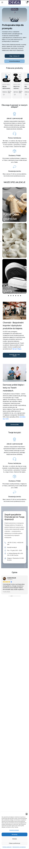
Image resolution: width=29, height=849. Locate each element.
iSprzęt (14, 349)
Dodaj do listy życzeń (3, 94)
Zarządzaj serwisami (14, 830)
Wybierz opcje (6, 80)
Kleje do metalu (6, 84)
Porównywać (8, 78)
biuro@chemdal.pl (12, 547)
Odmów (14, 839)
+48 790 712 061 (11, 542)
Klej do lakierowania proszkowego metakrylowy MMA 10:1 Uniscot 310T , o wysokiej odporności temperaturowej (7, 87)
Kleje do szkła (17, 84)
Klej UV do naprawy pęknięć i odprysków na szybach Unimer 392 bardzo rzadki (18, 87)
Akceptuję (14, 834)
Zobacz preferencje (14, 843)
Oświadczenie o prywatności (19, 847)
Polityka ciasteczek (7, 847)
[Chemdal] (15, 2)
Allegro (19, 349)
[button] (26, 814)
